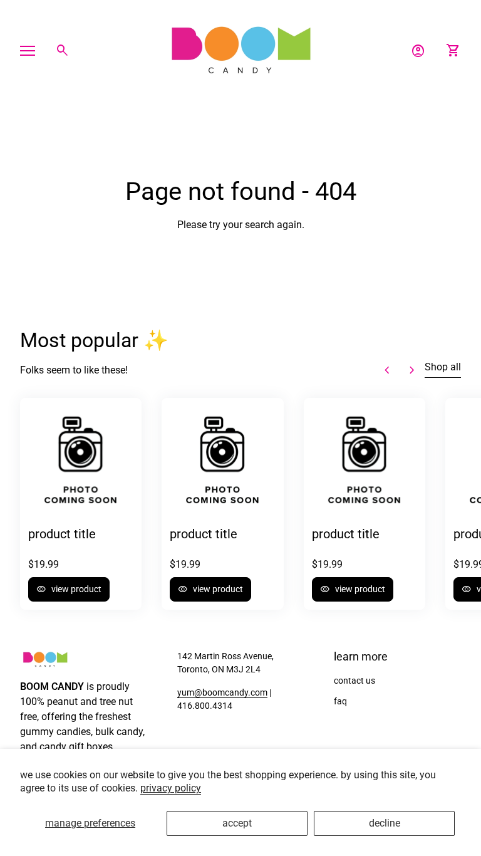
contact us (354, 681)
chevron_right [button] (412, 370)
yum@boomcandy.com (222, 692)
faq (340, 701)
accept (237, 823)
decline (384, 823)
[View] (81, 459)
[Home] (240, 50)
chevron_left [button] (387, 370)
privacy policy (170, 788)
